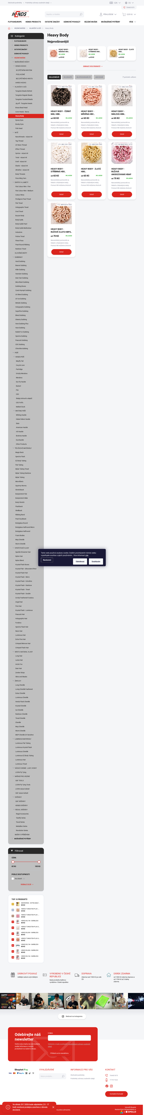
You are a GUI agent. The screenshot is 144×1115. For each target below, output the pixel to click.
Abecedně (99, 77)
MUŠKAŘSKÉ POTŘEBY (22, 839)
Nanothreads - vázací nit (23, 137)
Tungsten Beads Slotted (23, 91)
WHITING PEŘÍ (20, 411)
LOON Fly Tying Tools (22, 785)
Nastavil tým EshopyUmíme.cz (125, 1109)
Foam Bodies (20, 535)
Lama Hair (19, 660)
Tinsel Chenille (20, 718)
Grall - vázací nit (20, 161)
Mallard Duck (20, 407)
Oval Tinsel (19, 211)
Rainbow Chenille (21, 714)
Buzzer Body (19, 216)
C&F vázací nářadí (21, 793)
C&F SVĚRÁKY (20, 801)
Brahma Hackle (21, 436)
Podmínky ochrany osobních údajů (37, 3)
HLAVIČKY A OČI (20, 87)
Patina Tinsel (19, 236)
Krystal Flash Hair (21, 573)
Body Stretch (19, 502)
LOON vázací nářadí (22, 789)
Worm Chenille (20, 544)
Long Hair (18, 656)
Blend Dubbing (20, 315)
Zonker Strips (20, 672)
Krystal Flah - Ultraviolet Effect (25, 569)
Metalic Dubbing (21, 303)
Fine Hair (18, 606)
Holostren (18, 232)
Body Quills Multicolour (23, 228)
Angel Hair (19, 602)
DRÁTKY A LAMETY (21, 182)
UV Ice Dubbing (20, 299)
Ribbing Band (20, 515)
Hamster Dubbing (21, 274)
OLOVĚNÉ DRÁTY (21, 253)
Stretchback (19, 490)
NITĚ (16, 132)
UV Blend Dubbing (21, 294)
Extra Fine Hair (20, 639)
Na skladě (19, 879)
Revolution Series (22, 830)
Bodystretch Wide (21, 498)
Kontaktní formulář (116, 1094)
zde (86, 555)
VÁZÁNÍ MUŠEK (19, 58)
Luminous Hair (20, 635)
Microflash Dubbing (22, 282)
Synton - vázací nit (21, 153)
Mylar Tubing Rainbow (23, 473)
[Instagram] (111, 1085)
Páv (17, 390)
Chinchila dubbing (21, 348)
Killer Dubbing (20, 269)
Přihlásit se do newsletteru (59, 1053)
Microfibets (19, 481)
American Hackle (22, 427)
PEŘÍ (16, 353)
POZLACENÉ (20, 74)
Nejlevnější (54, 77)
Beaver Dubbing (20, 265)
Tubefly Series (21, 818)
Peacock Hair (20, 614)
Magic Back (19, 452)
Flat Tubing (19, 465)
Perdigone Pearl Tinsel (23, 199)
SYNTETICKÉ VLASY (22, 548)
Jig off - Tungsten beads (23, 103)
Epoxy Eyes (19, 120)
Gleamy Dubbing (21, 319)
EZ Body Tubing (20, 461)
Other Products (21, 444)
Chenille (18, 722)
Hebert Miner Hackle (23, 419)
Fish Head (18, 128)
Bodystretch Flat (21, 494)
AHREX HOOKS (20, 83)
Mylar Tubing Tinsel (22, 469)
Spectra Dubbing (21, 336)
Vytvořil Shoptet (130, 1107)
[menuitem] (15, 22)
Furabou (18, 623)
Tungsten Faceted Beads (24, 99)
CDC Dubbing (20, 344)
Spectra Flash (20, 456)
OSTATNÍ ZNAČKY (20, 49)
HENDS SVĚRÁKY (21, 805)
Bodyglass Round (21, 523)
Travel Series (20, 822)
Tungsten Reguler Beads (23, 95)
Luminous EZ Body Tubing (24, 755)
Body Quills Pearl (21, 224)
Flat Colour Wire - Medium (24, 191)
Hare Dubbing (20, 328)
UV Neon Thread (21, 145)
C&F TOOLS (19, 780)
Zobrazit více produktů (91, 66)
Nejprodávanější (83, 77)
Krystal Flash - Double (22, 593)
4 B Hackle (19, 431)
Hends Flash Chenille (22, 702)
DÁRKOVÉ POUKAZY (21, 54)
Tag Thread (19, 141)
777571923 (114, 1080)
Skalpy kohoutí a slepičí (24, 398)
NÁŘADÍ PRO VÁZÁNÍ (22, 776)
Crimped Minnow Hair (22, 643)
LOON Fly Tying (20, 772)
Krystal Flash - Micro (22, 577)
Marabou (19, 378)
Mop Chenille (19, 540)
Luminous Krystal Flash (23, 747)
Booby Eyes (19, 124)
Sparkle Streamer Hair (23, 552)
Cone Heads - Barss (22, 112)
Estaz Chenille (20, 693)
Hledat (81, 14)
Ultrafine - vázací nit (22, 170)
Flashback (19, 506)
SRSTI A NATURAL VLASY (24, 652)
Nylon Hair (19, 556)
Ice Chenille (19, 710)
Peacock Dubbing (21, 340)
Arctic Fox (18, 664)
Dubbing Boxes (20, 286)
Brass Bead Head (21, 107)
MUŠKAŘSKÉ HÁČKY (22, 62)
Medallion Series (21, 826)
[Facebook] (107, 1085)
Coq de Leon (20, 365)
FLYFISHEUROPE (20, 41)
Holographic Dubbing (22, 307)
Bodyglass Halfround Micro (24, 527)
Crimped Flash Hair (22, 648)
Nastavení (47, 560)
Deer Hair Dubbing (21, 278)
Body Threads (20, 174)
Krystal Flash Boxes (22, 564)
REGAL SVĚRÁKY (21, 810)
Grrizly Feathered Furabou (24, 598)
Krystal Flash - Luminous (24, 610)
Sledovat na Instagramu (74, 1016)
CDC (17, 394)
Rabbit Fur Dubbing (22, 332)
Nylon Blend (19, 560)
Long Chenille (20, 685)
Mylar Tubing (19, 477)
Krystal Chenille (20, 706)
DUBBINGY (18, 257)
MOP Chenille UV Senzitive (24, 735)
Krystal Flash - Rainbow (23, 585)
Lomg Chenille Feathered (24, 689)
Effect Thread (20, 149)
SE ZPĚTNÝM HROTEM (24, 70)
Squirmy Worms (20, 486)
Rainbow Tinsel (20, 249)
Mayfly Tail (19, 361)
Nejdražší (68, 77)
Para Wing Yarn (20, 178)
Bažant (18, 386)
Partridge (19, 369)
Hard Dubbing (20, 261)
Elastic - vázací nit (21, 166)
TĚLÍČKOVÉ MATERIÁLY (23, 448)
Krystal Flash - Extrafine (23, 581)
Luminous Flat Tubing (22, 743)
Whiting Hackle (21, 415)
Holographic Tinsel (21, 207)
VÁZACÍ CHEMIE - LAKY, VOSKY (26, 768)
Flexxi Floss (19, 240)
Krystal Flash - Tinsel (22, 589)
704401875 (114, 1075)
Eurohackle (20, 440)
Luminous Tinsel (21, 764)
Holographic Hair (21, 618)
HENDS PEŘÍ (19, 357)
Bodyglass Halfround (22, 531)
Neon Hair (18, 631)
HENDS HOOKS (20, 66)
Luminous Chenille (21, 697)
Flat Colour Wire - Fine (22, 186)
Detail (61, 134)
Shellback (18, 510)
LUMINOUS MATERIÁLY (23, 739)
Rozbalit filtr (26, 884)
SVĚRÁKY (18, 797)
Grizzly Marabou (21, 373)
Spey (17, 423)
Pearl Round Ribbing (22, 245)
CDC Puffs (19, 402)
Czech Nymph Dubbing (23, 290)
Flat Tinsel (18, 203)
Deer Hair (18, 668)
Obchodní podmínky (15, 3)
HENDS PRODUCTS (21, 45)
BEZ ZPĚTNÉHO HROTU (24, 78)
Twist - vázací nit (21, 157)
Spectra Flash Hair (21, 627)
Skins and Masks (21, 677)
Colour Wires (19, 195)
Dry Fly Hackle (21, 382)
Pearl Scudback (20, 519)
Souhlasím (96, 561)
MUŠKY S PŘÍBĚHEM (22, 834)
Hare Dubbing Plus (21, 324)
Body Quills (19, 220)
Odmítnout (80, 561)
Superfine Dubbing (21, 311)
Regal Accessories (22, 814)
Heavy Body (19, 116)
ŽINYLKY (18, 681)
